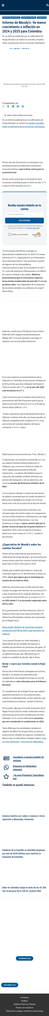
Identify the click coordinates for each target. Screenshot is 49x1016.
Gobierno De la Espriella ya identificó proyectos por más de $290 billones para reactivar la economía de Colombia (23, 853)
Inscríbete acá (9, 985)
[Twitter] (14, 924)
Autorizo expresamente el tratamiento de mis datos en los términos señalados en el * (25, 227)
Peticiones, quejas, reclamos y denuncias (24, 1011)
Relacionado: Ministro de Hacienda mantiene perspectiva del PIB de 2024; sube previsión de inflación (23, 630)
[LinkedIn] (13, 106)
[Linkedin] (18, 924)
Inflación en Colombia (28, 17)
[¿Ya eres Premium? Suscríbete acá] (6, 776)
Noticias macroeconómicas (11, 17)
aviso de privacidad (33, 228)
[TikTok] (26, 924)
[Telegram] (23, 106)
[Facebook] (18, 106)
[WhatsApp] (3, 106)
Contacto (24, 997)
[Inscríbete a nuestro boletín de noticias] (6, 758)
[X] (8, 106)
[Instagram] (22, 924)
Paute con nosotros (24, 1007)
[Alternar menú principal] (3, 5)
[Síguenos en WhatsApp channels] (6, 767)
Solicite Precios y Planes (24, 1004)
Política (24, 1001)
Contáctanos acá (25, 958)
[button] (47, 5)
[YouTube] (30, 924)
